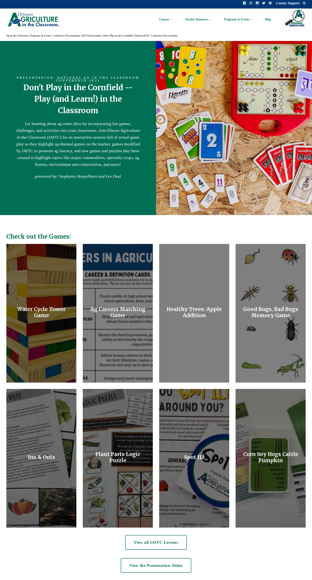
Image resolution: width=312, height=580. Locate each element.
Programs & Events (237, 19)
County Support (287, 3)
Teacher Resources (197, 19)
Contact (164, 19)
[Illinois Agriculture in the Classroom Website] (33, 19)
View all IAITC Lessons (156, 542)
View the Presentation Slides (156, 565)
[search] (304, 3)
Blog (268, 19)
